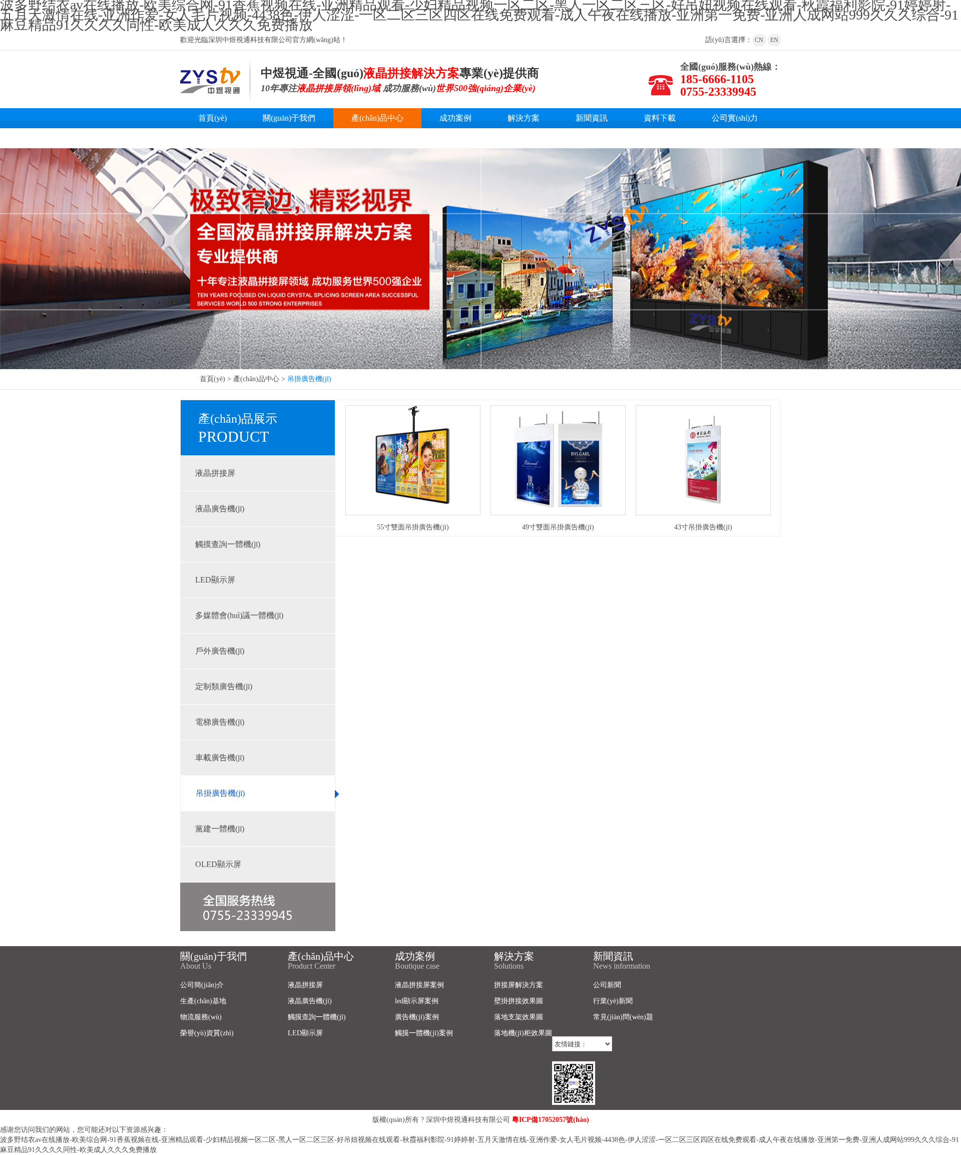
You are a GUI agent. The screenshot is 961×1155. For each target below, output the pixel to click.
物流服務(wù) (201, 1017)
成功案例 (455, 118)
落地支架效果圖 (518, 1017)
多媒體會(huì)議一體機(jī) (239, 615)
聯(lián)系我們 (222, 138)
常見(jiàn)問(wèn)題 (623, 1017)
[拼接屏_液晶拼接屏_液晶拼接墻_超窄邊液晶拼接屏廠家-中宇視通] (210, 93)
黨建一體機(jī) (219, 828)
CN (759, 40)
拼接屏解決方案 (518, 985)
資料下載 (660, 118)
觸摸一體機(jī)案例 (424, 1033)
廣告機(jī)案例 (417, 1017)
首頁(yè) (212, 118)
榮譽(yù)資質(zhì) (207, 1033)
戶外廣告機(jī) (219, 651)
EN (774, 40)
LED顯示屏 (215, 579)
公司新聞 (607, 985)
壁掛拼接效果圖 (518, 1001)
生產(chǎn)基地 (203, 1001)
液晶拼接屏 (215, 473)
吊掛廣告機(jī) (220, 793)
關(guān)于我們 (289, 118)
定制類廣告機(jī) (223, 686)
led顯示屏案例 (416, 1001)
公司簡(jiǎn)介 (202, 985)
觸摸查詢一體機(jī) (227, 544)
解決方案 (524, 118)
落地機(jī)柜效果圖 (523, 1033)
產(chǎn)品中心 (377, 118)
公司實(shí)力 (735, 118)
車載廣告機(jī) (219, 757)
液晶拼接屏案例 (419, 985)
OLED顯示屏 (218, 864)
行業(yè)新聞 (613, 1001)
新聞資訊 (592, 118)
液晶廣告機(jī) (219, 508)
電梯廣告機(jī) (219, 722)
